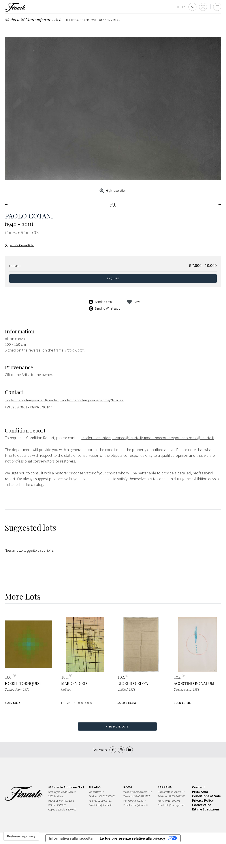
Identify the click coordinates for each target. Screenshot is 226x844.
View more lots (117, 726)
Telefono (93, 796)
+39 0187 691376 (176, 796)
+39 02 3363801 (107, 796)
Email (92, 805)
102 (120, 677)
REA (50, 805)
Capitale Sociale (56, 809)
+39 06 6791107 (141, 796)
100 (8, 677)
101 (64, 677)
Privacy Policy (203, 800)
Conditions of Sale (206, 796)
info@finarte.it (104, 805)
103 (177, 677)
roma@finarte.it (139, 805)
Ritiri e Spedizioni (205, 809)
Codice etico (201, 805)
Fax (91, 800)
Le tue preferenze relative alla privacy (132, 838)
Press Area (200, 791)
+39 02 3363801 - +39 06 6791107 (28, 407)
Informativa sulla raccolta (70, 838)
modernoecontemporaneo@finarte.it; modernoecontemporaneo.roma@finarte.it (64, 400)
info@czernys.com (175, 805)
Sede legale (54, 791)
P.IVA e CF (53, 800)
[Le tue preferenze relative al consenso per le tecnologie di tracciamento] (21, 836)
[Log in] (203, 7)
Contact (198, 787)
